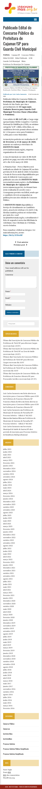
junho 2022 (7, 551)
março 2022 (7, 559)
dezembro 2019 (9, 623)
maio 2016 (7, 703)
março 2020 (7, 614)
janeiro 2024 (8, 499)
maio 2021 (7, 587)
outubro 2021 (8, 573)
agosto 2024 (8, 479)
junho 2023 (7, 518)
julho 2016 (7, 697)
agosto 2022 (8, 545)
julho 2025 (7, 449)
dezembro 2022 (9, 534)
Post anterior (22, 242)
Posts (7, 772)
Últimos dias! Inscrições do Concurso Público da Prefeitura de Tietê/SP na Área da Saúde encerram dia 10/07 (20, 368)
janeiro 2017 (8, 686)
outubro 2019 (8, 628)
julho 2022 (7, 548)
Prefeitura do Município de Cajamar (16, 64)
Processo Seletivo (9, 744)
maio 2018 (7, 675)
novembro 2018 (9, 659)
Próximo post (19, 245)
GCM (30, 58)
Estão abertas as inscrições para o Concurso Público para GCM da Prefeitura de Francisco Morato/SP (21, 396)
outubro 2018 (8, 661)
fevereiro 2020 (8, 617)
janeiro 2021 (8, 598)
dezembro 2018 (9, 656)
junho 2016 (7, 700)
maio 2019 (7, 642)
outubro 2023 (8, 507)
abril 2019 (7, 645)
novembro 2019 (9, 625)
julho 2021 (7, 581)
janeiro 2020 (8, 620)
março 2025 (7, 460)
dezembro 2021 (9, 568)
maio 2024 (7, 488)
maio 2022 (7, 554)
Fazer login (7, 769)
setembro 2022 (9, 543)
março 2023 (7, 526)
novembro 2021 (9, 570)
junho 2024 (7, 485)
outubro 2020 (8, 606)
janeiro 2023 (8, 532)
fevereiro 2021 (8, 595)
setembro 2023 (9, 510)
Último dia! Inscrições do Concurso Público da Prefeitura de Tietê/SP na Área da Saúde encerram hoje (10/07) (21, 351)
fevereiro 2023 (8, 529)
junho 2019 (7, 639)
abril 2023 (7, 523)
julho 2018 (7, 670)
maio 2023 (7, 521)
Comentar (9, 274)
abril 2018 (7, 678)
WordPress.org (9, 778)
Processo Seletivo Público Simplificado (16, 749)
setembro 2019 (9, 631)
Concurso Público (8, 724)
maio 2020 (7, 609)
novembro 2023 (9, 504)
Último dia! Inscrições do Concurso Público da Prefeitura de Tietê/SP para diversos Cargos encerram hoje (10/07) (21, 343)
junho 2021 (7, 584)
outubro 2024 (8, 474)
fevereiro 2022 (8, 562)
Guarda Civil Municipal (11, 61)
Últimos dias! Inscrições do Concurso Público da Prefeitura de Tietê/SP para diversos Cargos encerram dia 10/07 (20, 360)
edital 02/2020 (8, 58)
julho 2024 (7, 482)
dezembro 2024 (9, 468)
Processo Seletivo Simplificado (13, 754)
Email (7, 298)
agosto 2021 (8, 579)
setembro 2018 (9, 664)
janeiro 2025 (8, 465)
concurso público (28, 55)
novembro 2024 (9, 471)
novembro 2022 (9, 537)
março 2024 (7, 493)
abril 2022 (7, 557)
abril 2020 (7, 612)
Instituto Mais (7, 734)
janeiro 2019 (8, 653)
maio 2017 (7, 683)
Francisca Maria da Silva (12, 401)
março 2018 (7, 681)
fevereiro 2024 (8, 496)
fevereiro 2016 (8, 708)
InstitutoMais (7, 739)
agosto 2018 (8, 667)
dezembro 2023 (9, 501)
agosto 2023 (8, 512)
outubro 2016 (8, 692)
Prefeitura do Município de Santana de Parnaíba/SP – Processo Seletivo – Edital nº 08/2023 (18, 413)
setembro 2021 (9, 576)
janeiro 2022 (8, 565)
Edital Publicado (21, 58)
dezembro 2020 (9, 601)
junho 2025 (7, 452)
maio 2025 (7, 454)
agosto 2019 (8, 634)
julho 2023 (7, 515)
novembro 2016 (9, 689)
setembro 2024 (9, 477)
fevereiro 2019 (8, 650)
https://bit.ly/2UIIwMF (13, 235)
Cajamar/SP (16, 55)
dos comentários (11, 775)
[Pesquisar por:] (21, 323)
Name (7, 291)
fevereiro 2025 (8, 463)
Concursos (6, 729)
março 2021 (7, 592)
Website (8, 305)
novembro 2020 (9, 603)
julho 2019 (7, 636)
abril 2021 (7, 590)
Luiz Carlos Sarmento (20, 94)
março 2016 (7, 705)
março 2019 (7, 647)
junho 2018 (7, 672)
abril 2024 (7, 490)
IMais (24, 61)
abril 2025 (7, 457)
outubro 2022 (8, 540)
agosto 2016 (8, 694)
